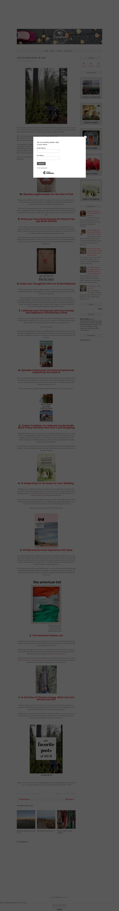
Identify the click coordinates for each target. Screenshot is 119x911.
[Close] (85, 137)
